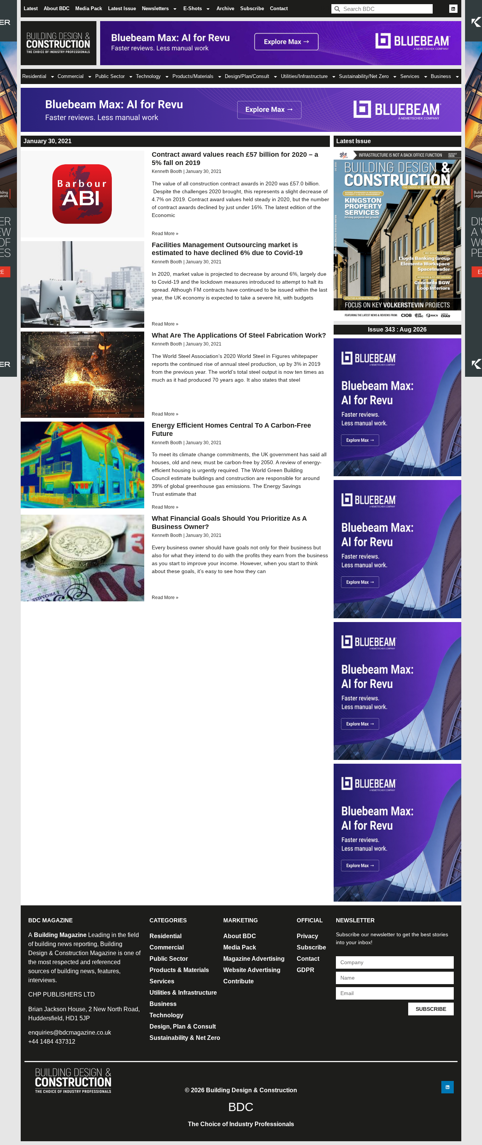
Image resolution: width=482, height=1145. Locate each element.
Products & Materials (179, 970)
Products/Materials (193, 76)
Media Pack (88, 8)
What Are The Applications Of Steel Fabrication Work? (239, 335)
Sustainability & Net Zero (184, 1038)
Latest (31, 8)
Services (409, 76)
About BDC (56, 8)
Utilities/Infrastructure (304, 76)
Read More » (165, 233)
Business (441, 76)
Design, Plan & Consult (182, 1026)
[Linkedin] (453, 9)
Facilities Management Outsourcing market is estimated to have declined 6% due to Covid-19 (227, 249)
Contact (279, 8)
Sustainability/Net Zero (364, 76)
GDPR (305, 970)
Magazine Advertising (254, 958)
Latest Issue (122, 8)
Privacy (307, 936)
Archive (225, 8)
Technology (148, 76)
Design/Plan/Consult (247, 76)
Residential (34, 76)
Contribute (238, 981)
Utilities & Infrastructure (183, 992)
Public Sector (110, 76)
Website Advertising (252, 970)
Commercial (71, 76)
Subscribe (252, 8)
